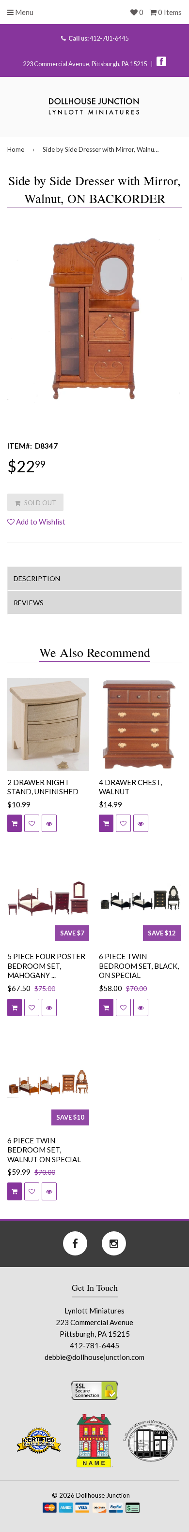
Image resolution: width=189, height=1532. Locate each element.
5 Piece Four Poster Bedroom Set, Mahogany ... (46, 965)
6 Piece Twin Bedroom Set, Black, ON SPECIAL (139, 965)
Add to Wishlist (40, 521)
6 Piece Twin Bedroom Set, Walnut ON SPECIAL (44, 1150)
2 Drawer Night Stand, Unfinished (43, 787)
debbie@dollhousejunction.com (94, 1357)
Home (15, 149)
